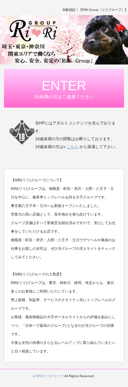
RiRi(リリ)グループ (49, 376)
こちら (72, 146)
